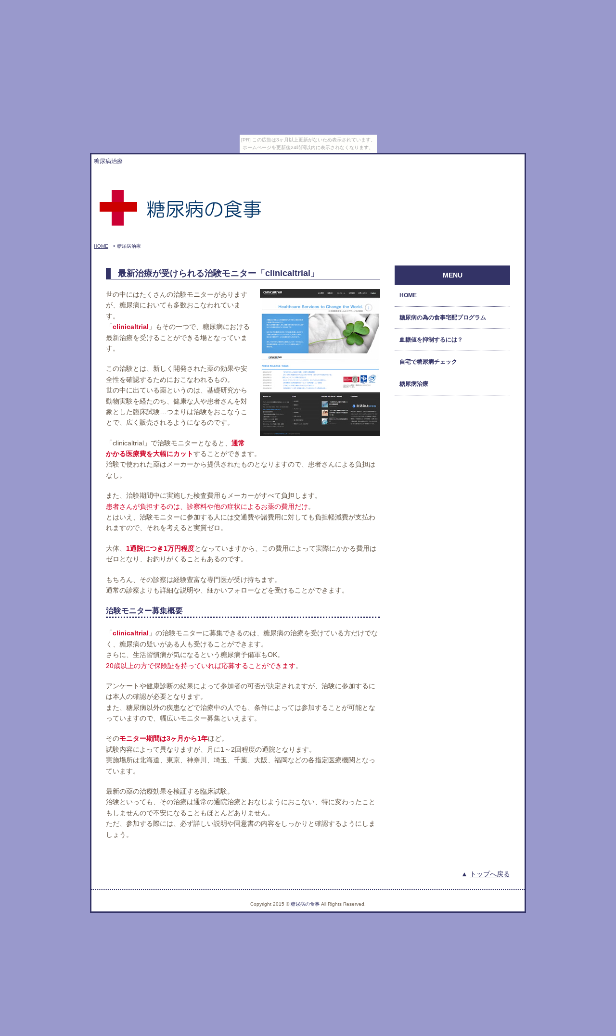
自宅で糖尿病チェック (428, 361)
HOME (101, 246)
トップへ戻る (490, 874)
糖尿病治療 (413, 383)
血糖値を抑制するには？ (431, 339)
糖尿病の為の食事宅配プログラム (442, 317)
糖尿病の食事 (305, 904)
